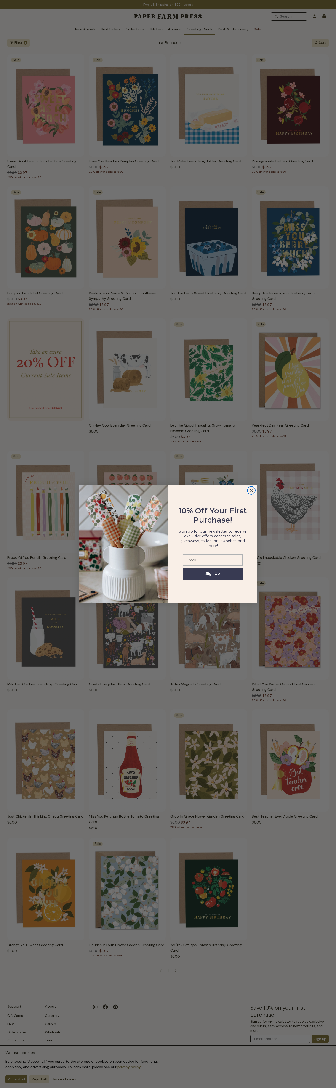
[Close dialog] (251, 490)
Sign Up (212, 573)
